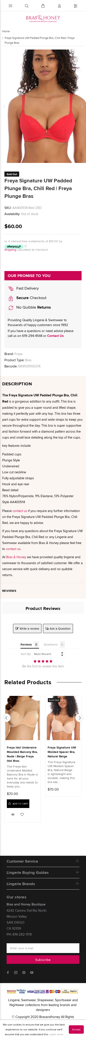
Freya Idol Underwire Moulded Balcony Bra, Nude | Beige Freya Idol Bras (22, 754)
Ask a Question (60, 628)
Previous (4, 106)
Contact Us (55, 335)
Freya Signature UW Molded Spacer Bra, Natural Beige (62, 751)
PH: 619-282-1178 (19, 934)
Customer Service (22, 861)
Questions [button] (51, 644)
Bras (28, 360)
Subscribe (42, 959)
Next (82, 106)
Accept (76, 1029)
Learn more (56, 1034)
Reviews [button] (26, 644)
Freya (18, 353)
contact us (20, 510)
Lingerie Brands (21, 884)
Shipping (10, 249)
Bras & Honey (16, 557)
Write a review (29, 628)
